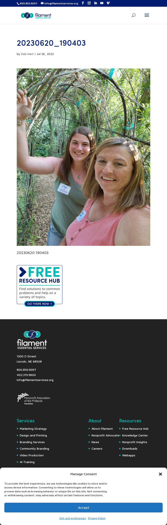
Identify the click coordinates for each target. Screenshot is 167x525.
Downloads (129, 448)
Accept (83, 507)
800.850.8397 (28, 3)
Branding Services (32, 442)
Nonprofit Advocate (105, 435)
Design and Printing (33, 435)
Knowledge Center (135, 435)
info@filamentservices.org (35, 380)
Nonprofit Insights (134, 442)
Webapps (128, 455)
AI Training (27, 462)
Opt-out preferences (72, 518)
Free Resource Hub (135, 428)
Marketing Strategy (33, 428)
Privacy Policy (97, 518)
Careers (97, 448)
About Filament (102, 428)
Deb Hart (27, 54)
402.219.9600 (26, 375)
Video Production (32, 455)
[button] (160, 474)
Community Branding (34, 448)
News (95, 442)
